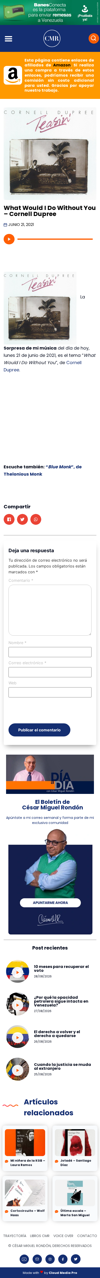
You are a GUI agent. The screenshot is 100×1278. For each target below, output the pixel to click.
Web (12, 683)
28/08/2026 (43, 976)
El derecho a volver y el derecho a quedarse (57, 1033)
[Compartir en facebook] (9, 519)
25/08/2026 (43, 1074)
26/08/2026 (43, 1041)
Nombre (17, 643)
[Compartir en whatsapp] (35, 519)
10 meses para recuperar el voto (61, 968)
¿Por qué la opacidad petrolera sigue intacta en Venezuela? (61, 1001)
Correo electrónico (27, 663)
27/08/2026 (42, 1011)
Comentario (20, 580)
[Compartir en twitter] (22, 519)
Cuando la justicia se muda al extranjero (62, 1066)
